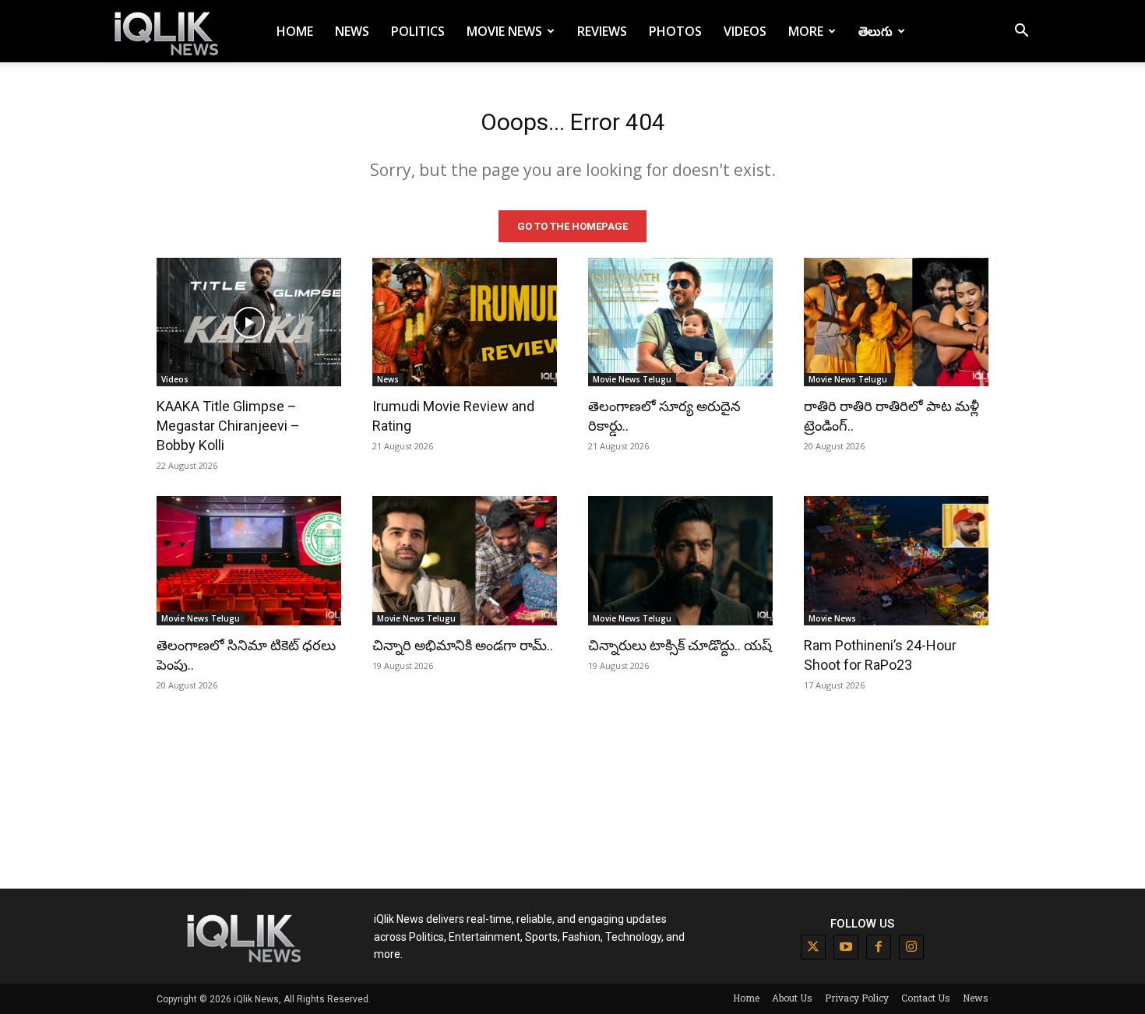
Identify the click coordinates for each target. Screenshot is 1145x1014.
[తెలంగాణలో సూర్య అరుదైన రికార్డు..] (680, 322)
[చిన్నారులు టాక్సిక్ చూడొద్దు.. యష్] (680, 560)
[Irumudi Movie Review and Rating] (464, 322)
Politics (418, 31)
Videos (745, 31)
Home (295, 31)
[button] (1021, 32)
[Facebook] (878, 947)
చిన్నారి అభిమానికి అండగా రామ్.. (462, 645)
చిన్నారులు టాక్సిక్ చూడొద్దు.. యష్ (680, 645)
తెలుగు (875, 31)
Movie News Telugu (632, 379)
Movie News (504, 31)
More (805, 31)
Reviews (602, 31)
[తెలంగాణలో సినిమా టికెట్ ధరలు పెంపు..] (249, 560)
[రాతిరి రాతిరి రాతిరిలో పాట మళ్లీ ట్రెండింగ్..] (896, 322)
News (352, 31)
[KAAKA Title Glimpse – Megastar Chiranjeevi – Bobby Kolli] (249, 322)
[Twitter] (813, 947)
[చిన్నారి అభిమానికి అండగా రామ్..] (464, 560)
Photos (675, 31)
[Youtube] (845, 947)
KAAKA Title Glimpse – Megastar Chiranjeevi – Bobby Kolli (228, 425)
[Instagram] (911, 947)
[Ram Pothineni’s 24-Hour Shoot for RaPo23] (896, 560)
